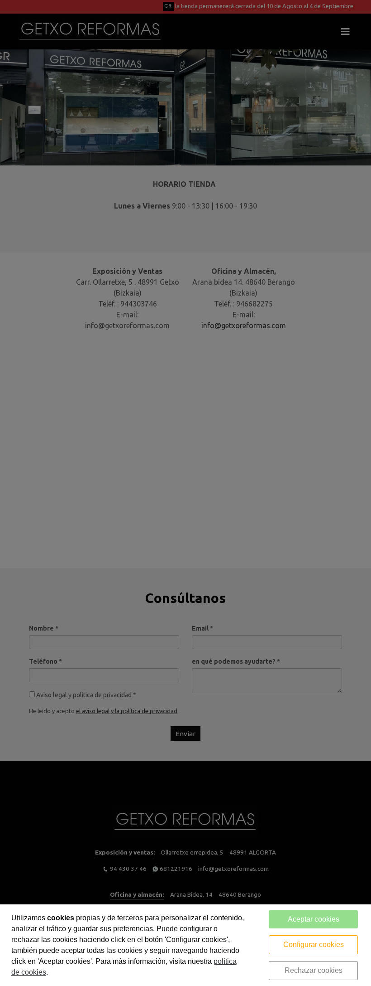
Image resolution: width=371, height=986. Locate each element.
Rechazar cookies (313, 970)
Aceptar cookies (313, 919)
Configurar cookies (313, 944)
